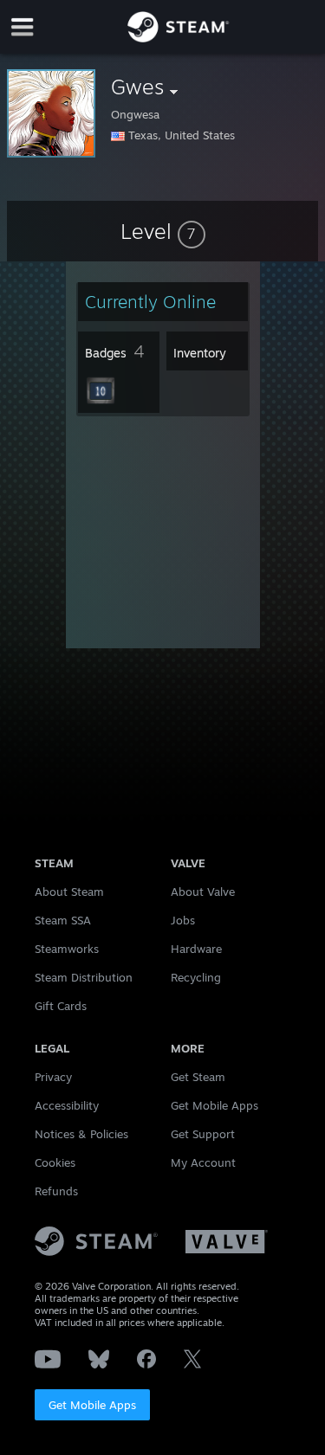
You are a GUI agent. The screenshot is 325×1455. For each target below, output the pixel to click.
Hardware (196, 949)
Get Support (203, 1134)
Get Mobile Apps (92, 1405)
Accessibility (67, 1105)
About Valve (203, 891)
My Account (203, 1162)
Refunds (56, 1191)
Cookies (55, 1162)
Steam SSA (63, 920)
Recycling (196, 977)
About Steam (69, 891)
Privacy (53, 1077)
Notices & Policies (81, 1134)
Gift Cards (61, 1006)
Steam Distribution (84, 977)
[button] (162, 231)
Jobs (183, 920)
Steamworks (67, 949)
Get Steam (198, 1077)
